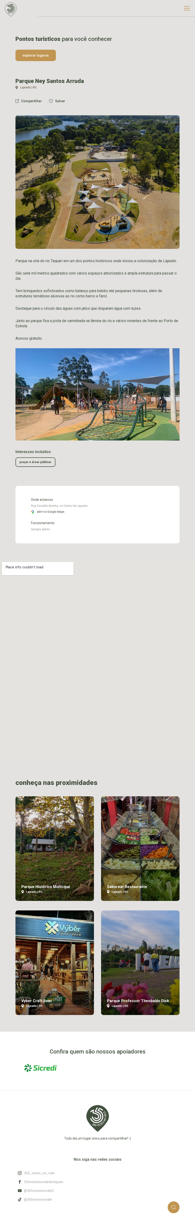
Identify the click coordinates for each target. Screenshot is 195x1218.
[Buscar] (174, 1207)
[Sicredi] (40, 1068)
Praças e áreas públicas (35, 462)
